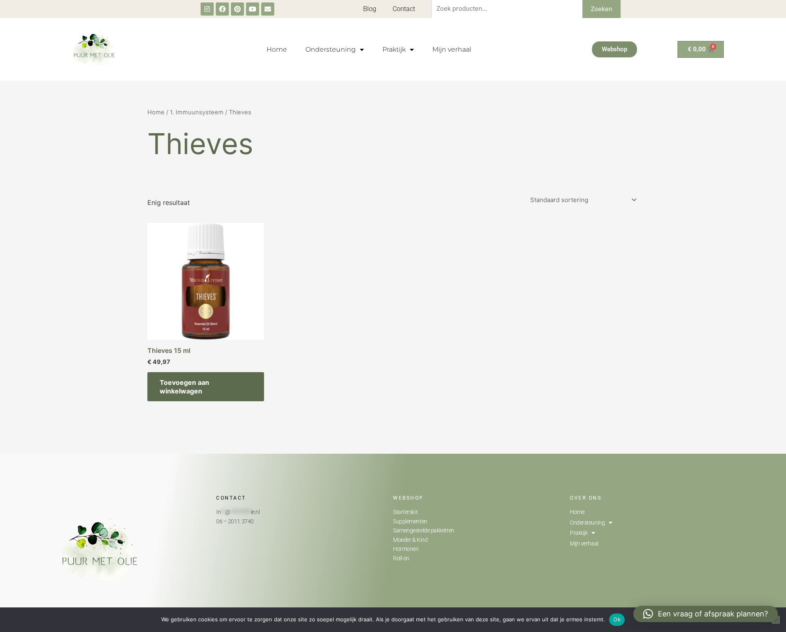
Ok (617, 619)
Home (277, 49)
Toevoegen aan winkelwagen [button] (184, 386)
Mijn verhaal (451, 49)
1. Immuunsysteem (197, 112)
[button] (705, 614)
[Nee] (776, 620)
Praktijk (394, 49)
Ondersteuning (330, 49)
